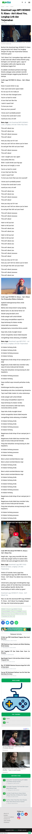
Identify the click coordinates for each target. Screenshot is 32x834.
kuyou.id (16, 830)
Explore (2, 6)
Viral (7, 722)
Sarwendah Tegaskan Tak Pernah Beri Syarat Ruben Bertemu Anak (17, 787)
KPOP (7, 6)
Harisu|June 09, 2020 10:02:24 (8, 661)
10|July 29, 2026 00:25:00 (13, 796)
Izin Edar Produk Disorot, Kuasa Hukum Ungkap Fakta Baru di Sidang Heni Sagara (16, 794)
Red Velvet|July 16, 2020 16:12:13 (9, 675)
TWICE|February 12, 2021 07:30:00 (9, 640)
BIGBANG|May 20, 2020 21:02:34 (9, 668)
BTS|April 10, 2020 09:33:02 (8, 654)
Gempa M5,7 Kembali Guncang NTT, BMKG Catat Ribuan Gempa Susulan (16, 780)
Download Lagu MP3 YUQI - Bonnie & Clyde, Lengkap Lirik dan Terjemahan (14, 567)
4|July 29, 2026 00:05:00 (13, 803)
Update (11, 6)
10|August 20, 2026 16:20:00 (13, 783)
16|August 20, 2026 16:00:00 (13, 790)
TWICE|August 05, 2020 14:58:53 (9, 647)
